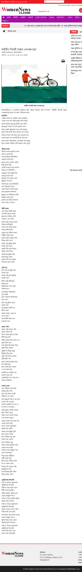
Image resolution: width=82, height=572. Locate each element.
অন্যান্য (5, 21)
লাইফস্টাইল (60, 17)
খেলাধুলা (51, 17)
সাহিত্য (77, 17)
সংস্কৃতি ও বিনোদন (41, 17)
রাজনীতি (23, 17)
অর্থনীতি (15, 17)
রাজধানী (30, 17)
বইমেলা (70, 17)
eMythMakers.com (73, 569)
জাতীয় (9, 17)
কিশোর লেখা (12, 31)
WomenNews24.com (50, 569)
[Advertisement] (38, 41)
